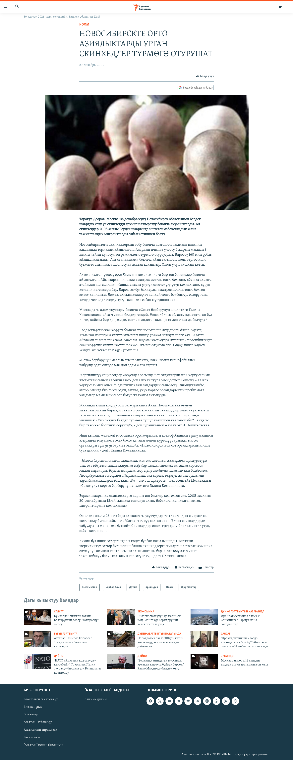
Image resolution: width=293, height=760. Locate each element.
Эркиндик (228, 656)
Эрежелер (31, 714)
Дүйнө (58, 656)
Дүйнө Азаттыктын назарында (242, 611)
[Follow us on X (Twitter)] (159, 701)
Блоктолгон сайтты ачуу (41, 699)
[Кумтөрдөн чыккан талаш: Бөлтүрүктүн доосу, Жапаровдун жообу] (37, 617)
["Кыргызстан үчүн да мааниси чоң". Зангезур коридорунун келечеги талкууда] (121, 617)
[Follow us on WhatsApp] (216, 701)
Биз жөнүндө (33, 707)
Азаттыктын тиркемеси (40, 729)
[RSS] (226, 701)
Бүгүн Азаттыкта (65, 633)
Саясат (59, 611)
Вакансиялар (33, 737)
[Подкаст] (235, 701)
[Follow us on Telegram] (178, 701)
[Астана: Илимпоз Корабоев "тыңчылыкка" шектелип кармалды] (37, 639)
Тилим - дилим (96, 699)
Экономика (146, 611)
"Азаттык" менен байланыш (43, 745)
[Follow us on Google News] (188, 701)
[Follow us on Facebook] (150, 701)
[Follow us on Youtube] (169, 701)
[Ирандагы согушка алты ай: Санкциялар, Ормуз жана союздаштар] (204, 617)
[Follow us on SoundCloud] (197, 701)
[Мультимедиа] (281, 7)
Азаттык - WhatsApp (38, 722)
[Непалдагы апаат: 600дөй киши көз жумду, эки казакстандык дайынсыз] (121, 639)
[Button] (205, 76)
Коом (84, 25)
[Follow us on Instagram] (207, 701)
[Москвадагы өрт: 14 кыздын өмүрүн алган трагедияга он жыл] (204, 661)
